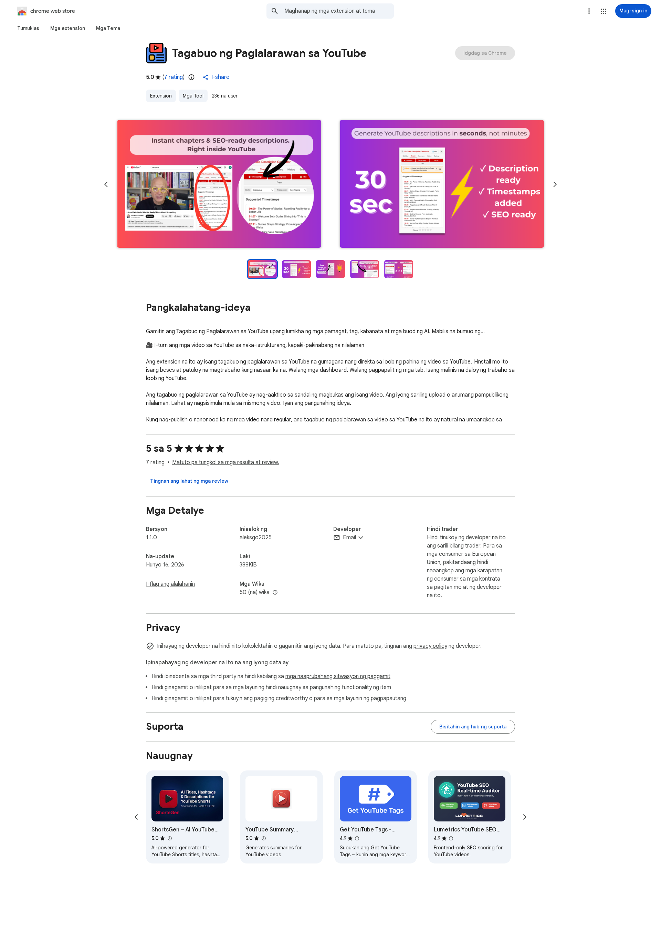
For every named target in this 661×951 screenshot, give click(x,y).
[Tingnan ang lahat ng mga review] (189, 481)
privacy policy (430, 646)
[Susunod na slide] (555, 184)
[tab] (28, 28)
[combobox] (339, 11)
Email (349, 537)
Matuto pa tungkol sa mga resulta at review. (225, 462)
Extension (161, 96)
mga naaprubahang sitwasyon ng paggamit (337, 676)
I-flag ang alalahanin (170, 584)
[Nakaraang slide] (106, 184)
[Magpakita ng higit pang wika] (275, 593)
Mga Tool (193, 96)
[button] (603, 11)
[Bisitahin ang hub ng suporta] (473, 726)
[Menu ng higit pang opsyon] (589, 11)
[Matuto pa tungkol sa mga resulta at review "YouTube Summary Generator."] (263, 838)
